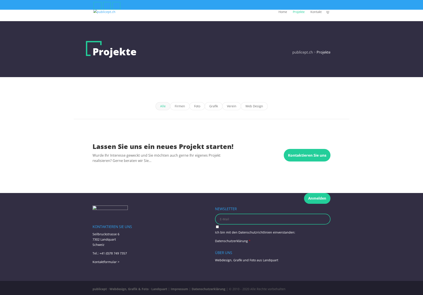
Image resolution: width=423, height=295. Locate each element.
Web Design (254, 106)
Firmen (180, 106)
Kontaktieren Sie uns (307, 155)
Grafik (213, 106)
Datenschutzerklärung (232, 241)
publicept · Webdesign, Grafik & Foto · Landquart (130, 289)
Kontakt (316, 12)
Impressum (179, 289)
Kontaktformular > (106, 262)
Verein (231, 106)
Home (282, 12)
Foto (197, 106)
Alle (163, 106)
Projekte (299, 12)
